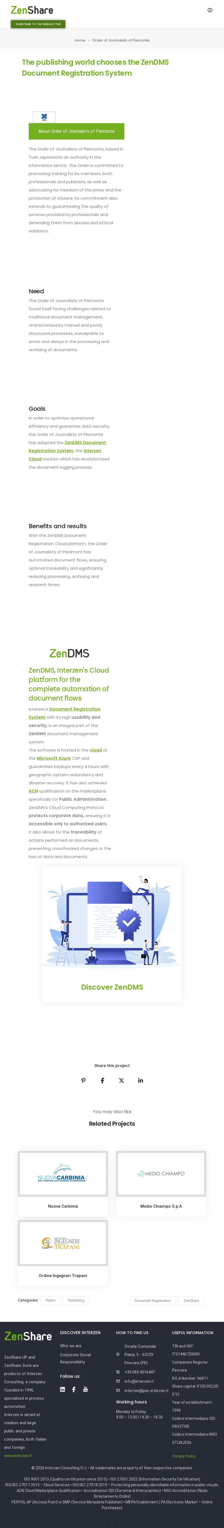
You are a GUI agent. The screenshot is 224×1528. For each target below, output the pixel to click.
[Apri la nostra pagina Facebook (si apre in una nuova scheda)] (74, 1389)
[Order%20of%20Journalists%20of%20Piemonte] (83, 1080)
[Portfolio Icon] (62, 1177)
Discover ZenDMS (112, 987)
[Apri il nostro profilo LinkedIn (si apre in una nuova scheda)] (62, 1389)
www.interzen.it (18, 1455)
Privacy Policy (184, 1456)
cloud (96, 750)
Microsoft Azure (54, 758)
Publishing (76, 1300)
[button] (38, 24)
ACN (33, 791)
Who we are (70, 1345)
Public (50, 1300)
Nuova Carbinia (63, 1206)
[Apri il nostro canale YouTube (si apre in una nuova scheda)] (85, 1389)
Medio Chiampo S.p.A (161, 1206)
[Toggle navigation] (210, 10)
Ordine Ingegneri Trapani (63, 1275)
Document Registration (153, 1301)
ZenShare (191, 1301)
